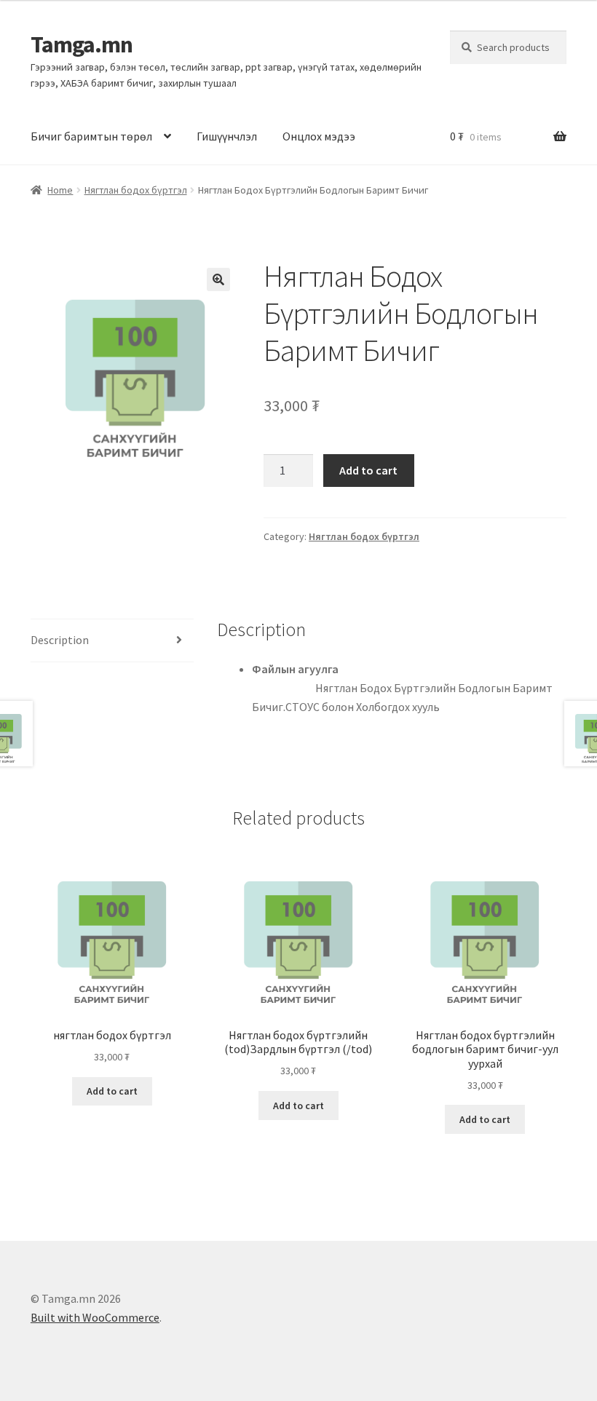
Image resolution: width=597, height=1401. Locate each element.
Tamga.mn (82, 44)
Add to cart (368, 470)
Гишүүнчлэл (227, 136)
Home (60, 190)
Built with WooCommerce (95, 1317)
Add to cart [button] (112, 1091)
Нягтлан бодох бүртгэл (135, 190)
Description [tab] (60, 639)
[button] (218, 279)
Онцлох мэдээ (318, 136)
